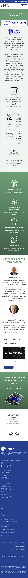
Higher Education (4, 497)
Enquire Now (15, 23)
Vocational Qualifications (6, 492)
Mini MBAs (3, 491)
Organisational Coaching (6, 496)
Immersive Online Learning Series (7, 489)
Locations (3, 515)
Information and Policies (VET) (7, 523)
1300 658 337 (5, 463)
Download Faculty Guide (6, 23)
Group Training (4, 475)
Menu (24, 6)
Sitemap (22, 542)
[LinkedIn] (5, 466)
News (2, 507)
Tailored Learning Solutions (6, 474)
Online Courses (4, 488)
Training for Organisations (6, 472)
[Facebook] (2, 466)
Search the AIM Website (19, 550)
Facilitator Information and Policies (8, 529)
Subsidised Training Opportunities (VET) (9, 527)
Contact (2, 513)
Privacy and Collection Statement (7, 534)
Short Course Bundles (5, 486)
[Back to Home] (5, 5)
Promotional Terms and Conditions (8, 531)
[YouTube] (11, 466)
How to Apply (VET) (5, 524)
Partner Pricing (4, 477)
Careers (2, 505)
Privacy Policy (16, 542)
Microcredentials (4, 494)
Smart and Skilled (4, 535)
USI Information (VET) (5, 526)
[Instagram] (8, 466)
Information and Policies (6, 1)
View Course (9, 367)
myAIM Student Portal (19, 546)
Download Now (14, 389)
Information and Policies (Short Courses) (9, 521)
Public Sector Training (5, 478)
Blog (2, 508)
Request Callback (23, 23)
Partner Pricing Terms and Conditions (8, 532)
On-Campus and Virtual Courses (7, 485)
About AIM (3, 503)
